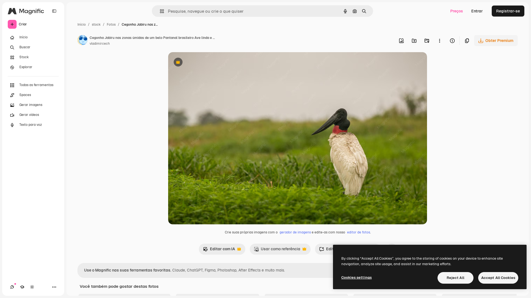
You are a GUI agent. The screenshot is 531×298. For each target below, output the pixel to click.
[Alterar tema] (32, 287)
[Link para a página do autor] (82, 41)
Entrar (477, 11)
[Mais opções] (439, 40)
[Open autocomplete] (159, 11)
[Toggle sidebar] (54, 11)
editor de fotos (358, 232)
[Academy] (22, 287)
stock (96, 24)
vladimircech (100, 43)
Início (81, 24)
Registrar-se (508, 11)
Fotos (111, 24)
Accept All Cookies (498, 277)
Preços (456, 11)
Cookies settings (356, 277)
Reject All (455, 277)
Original (203, 62)
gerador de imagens (295, 232)
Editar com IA (219, 250)
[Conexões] (12, 287)
